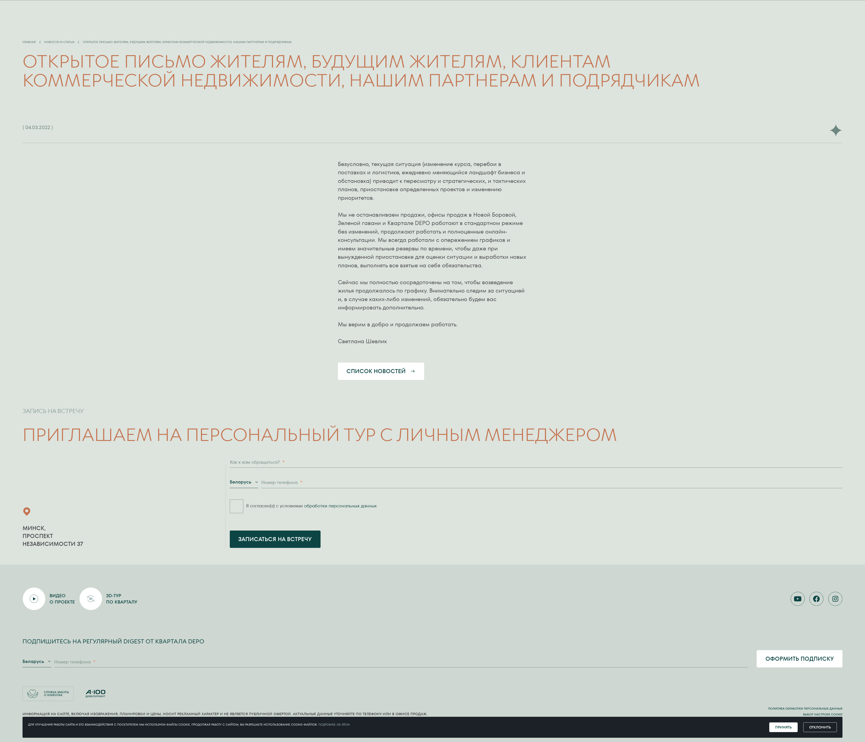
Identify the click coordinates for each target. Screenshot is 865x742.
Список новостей (376, 371)
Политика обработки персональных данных (805, 708)
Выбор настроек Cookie (822, 714)
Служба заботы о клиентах (56, 693)
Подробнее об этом (334, 724)
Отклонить (820, 727)
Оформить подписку (799, 659)
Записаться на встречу (275, 539)
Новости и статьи (59, 42)
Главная (29, 42)
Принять (783, 727)
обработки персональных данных (340, 506)
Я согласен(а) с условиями (311, 506)
